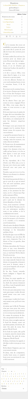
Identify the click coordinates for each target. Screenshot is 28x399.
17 (19, 379)
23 (21, 381)
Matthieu (14, 5)
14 (6, 379)
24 (2, 384)
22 (17, 381)
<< (8, 371)
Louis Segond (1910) (8, 22)
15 (10, 379)
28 (20, 384)
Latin (7, 27)
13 (1, 379)
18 (23, 379)
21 (12, 381)
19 (3, 381)
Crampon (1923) (8, 19)
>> (14, 371)
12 (22, 376)
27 (15, 384)
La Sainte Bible (7, 5)
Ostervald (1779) (7, 32)
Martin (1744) (7, 30)
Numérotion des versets (8, 17)
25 (6, 384)
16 (14, 379)
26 (11, 384)
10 (13, 376)
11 (17, 376)
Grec (8, 25)
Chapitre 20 (22, 5)
